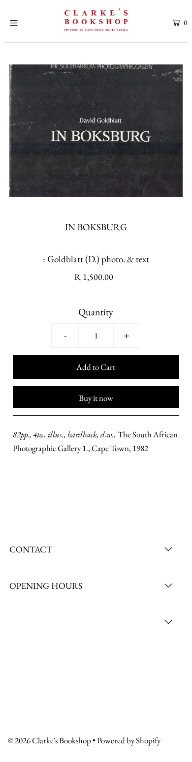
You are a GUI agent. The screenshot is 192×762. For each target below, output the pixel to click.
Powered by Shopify (128, 740)
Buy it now (96, 398)
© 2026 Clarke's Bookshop (49, 740)
